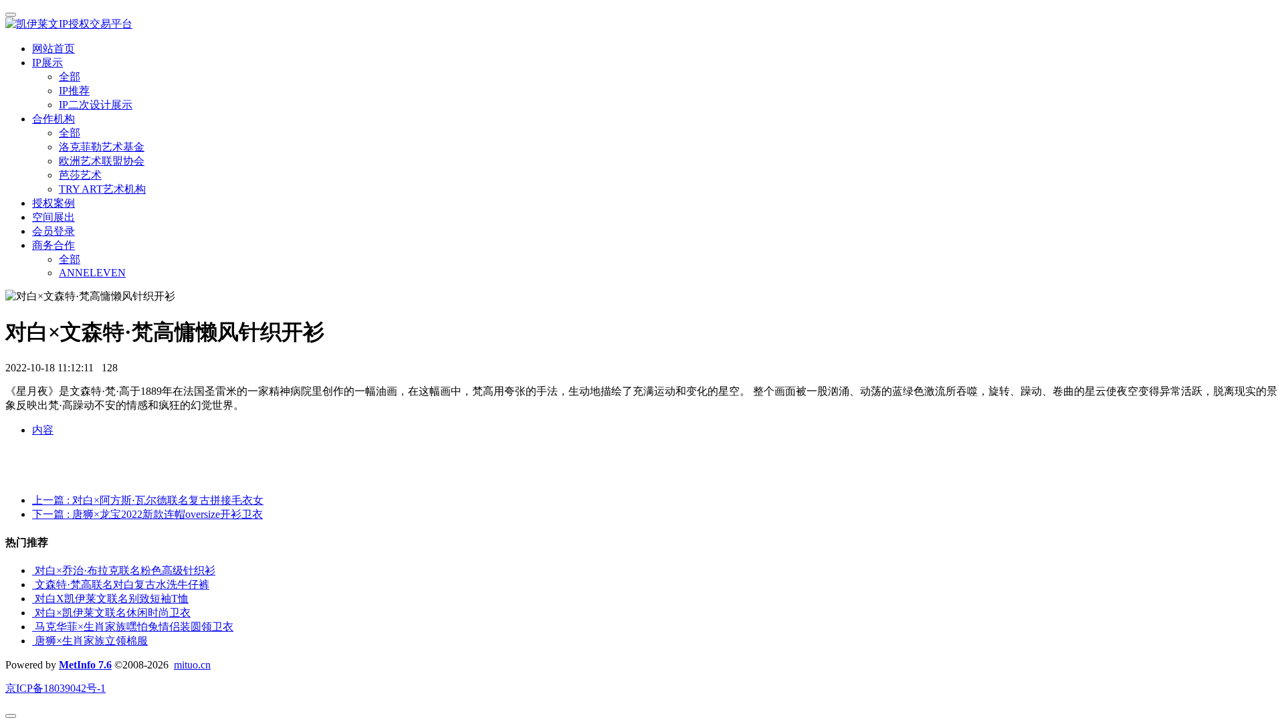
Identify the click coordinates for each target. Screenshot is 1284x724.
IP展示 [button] (47, 62)
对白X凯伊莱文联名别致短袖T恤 (112, 598)
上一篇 (147, 500)
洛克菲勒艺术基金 (101, 147)
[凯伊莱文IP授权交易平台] (642, 24)
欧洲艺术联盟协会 (101, 161)
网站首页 (53, 48)
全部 (69, 76)
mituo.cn (192, 664)
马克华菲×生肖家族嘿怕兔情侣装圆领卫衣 (134, 626)
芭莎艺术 (80, 175)
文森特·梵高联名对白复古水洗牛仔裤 (122, 584)
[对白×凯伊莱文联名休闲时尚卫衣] (33, 612)
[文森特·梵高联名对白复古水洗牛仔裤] (33, 584)
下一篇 (147, 514)
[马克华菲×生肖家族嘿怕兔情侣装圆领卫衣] (33, 626)
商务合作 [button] (53, 245)
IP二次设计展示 (95, 104)
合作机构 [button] (53, 118)
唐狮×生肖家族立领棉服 (91, 640)
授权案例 (53, 203)
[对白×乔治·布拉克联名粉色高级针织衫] (33, 570)
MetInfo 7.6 (85, 664)
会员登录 (53, 231)
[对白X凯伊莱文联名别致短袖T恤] (33, 598)
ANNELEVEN (92, 272)
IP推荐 (74, 90)
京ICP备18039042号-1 (55, 688)
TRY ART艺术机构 (102, 189)
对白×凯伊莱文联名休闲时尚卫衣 (113, 612)
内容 (43, 430)
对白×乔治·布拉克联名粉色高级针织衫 (125, 570)
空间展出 (53, 217)
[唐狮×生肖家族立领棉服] (33, 640)
